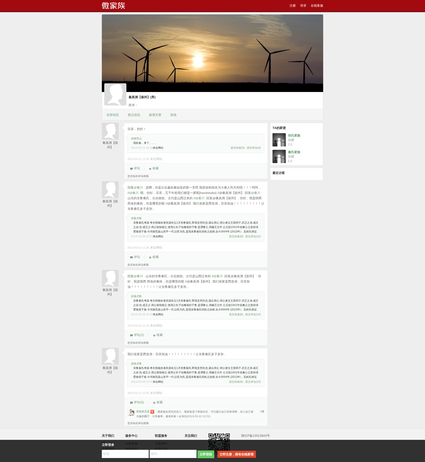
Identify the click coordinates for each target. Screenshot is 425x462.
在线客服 (317, 5)
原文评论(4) (254, 147)
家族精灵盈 (143, 411)
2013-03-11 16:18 (142, 147)
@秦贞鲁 (136, 218)
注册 (293, 5)
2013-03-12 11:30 (138, 159)
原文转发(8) (236, 236)
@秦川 (138, 187)
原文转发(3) (238, 147)
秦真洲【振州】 (110, 143)
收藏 (155, 168)
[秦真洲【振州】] (115, 95)
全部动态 (112, 115)
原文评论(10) (253, 236)
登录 (303, 5)
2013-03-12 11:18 (138, 325)
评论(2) (138, 335)
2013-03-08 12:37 (142, 236)
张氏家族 (294, 135)
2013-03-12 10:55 (138, 393)
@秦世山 (136, 138)
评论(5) (138, 402)
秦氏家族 (294, 152)
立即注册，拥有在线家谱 (237, 454)
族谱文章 (155, 115)
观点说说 (134, 115)
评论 (136, 168)
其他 (173, 115)
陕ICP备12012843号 (255, 435)
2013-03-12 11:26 (138, 247)
